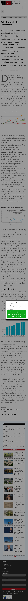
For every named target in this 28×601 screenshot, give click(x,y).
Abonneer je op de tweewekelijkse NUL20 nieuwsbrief (16, 314)
